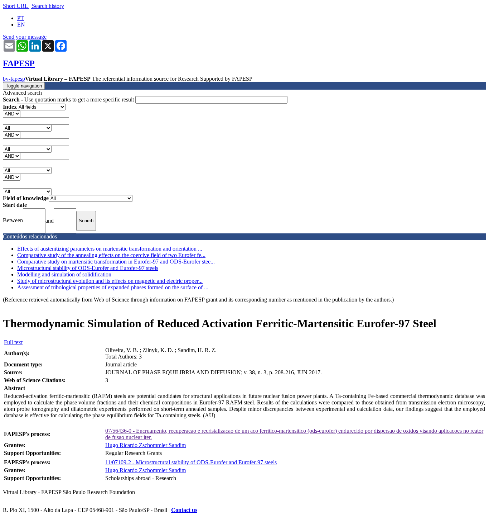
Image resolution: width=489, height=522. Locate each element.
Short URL (15, 6)
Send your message (25, 37)
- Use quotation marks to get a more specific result (69, 99)
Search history (48, 6)
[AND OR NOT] (11, 113)
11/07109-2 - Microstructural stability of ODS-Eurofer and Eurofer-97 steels (191, 462)
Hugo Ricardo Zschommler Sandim (145, 445)
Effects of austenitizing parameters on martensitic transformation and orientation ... (109, 249)
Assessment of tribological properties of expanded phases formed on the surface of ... (112, 287)
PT (20, 18)
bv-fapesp (14, 79)
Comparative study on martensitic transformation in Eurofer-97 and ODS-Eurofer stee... (116, 261)
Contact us (184, 510)
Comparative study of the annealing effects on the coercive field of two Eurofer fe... (111, 255)
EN (21, 25)
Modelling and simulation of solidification (64, 274)
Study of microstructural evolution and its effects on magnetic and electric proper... (110, 281)
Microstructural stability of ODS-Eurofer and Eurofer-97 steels (87, 268)
